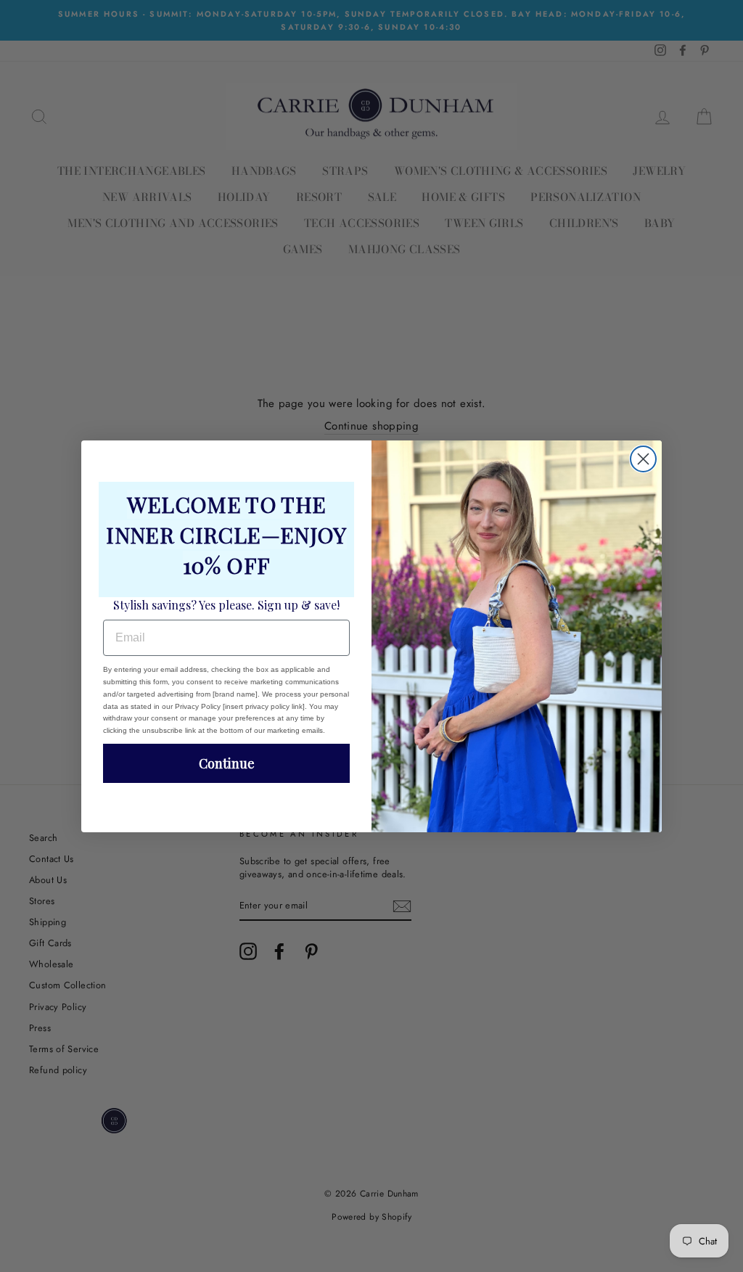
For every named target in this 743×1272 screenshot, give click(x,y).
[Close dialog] (643, 459)
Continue (227, 763)
